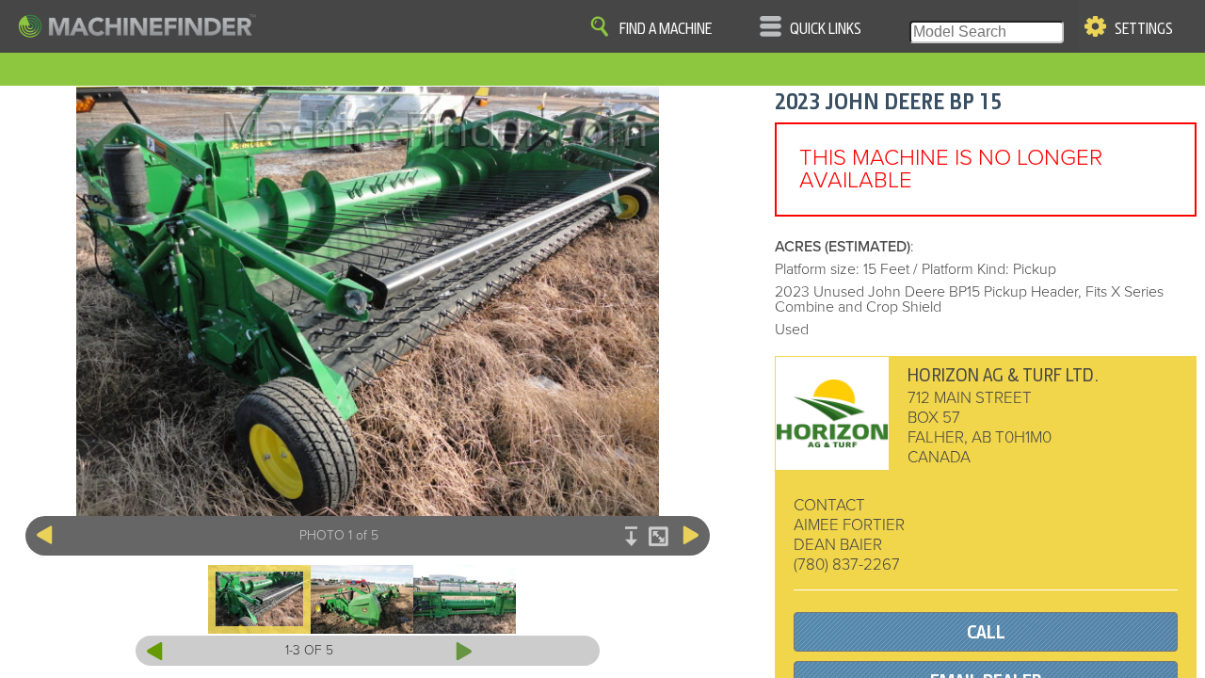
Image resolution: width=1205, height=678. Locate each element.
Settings (1144, 29)
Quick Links (825, 29)
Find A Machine (665, 29)
